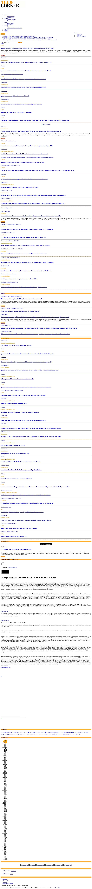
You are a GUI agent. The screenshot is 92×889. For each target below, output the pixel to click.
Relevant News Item (10, 343)
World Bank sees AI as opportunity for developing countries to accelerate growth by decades (26, 270)
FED (73, 732)
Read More (57, 887)
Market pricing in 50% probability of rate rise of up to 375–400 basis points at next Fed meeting (27, 262)
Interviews (7, 29)
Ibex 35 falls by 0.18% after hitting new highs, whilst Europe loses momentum (22, 512)
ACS (1, 732)
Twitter (11, 874)
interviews (3, 293)
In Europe (3, 143)
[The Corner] (46, 4)
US (77, 734)
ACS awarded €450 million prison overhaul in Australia (16, 345)
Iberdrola (10, 734)
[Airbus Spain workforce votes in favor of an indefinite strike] (3, 374)
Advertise (79, 35)
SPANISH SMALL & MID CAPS (14, 28)
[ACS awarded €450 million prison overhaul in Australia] (4, 340)
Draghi (42, 732)
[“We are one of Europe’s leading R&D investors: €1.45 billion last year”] (12, 308)
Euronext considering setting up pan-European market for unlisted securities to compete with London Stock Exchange (33, 195)
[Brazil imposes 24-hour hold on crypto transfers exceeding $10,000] (8, 274)
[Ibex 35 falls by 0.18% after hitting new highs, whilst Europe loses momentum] (6, 507)
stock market (61, 734)
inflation (20, 734)
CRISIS (31, 732)
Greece (2, 734)
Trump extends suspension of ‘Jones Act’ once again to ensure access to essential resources (25, 245)
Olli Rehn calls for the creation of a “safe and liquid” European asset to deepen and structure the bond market (31, 131)
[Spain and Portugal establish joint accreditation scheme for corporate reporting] (27, 157)
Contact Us (79, 34)
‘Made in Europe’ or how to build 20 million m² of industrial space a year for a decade (24, 154)
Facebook (13, 871)
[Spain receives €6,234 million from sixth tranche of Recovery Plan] (8, 523)
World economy (10, 23)
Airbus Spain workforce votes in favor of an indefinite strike (17, 379)
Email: (2, 562)
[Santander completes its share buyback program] (3, 398)
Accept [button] (53, 887)
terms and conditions (12, 567)
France (79, 732)
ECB (44, 732)
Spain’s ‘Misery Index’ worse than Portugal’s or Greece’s (16, 112)
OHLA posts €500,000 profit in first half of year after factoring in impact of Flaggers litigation (26, 520)
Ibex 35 (14, 734)
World (6, 22)
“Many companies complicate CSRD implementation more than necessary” (21, 298)
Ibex (8, 26)
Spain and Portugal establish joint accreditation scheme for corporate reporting (22, 162)
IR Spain (6, 31)
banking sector (8, 732)
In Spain (2, 45)
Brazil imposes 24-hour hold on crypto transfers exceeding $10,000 (19, 279)
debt (34, 732)
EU (56, 732)
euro (58, 732)
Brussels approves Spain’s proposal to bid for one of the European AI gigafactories (23, 87)
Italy (23, 734)
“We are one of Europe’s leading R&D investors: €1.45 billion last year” (20, 311)
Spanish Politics (10, 17)
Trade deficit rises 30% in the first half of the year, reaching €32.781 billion (21, 104)
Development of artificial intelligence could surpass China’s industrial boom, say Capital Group (27, 229)
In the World (3, 226)
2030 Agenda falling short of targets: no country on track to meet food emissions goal (24, 253)
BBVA (18, 732)
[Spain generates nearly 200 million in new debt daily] (4, 91)
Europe (6, 18)
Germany (85, 732)
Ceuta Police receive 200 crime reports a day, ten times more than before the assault (23, 79)
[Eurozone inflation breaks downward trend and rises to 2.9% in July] (4, 182)
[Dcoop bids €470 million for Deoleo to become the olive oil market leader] (3, 456)
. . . (89, 32)
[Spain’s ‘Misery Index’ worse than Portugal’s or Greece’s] (3, 107)
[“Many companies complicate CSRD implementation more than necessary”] (11, 296)
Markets (6, 25)
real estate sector (39, 734)
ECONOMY (49, 732)
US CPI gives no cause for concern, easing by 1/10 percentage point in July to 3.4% (23, 237)
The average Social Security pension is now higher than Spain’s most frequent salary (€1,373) (26, 62)
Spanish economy (11, 16)
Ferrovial (76, 732)
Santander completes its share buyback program (14, 403)
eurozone (69, 732)
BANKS (14, 732)
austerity (3, 732)
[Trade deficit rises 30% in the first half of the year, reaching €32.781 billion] (5, 99)
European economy (11, 19)
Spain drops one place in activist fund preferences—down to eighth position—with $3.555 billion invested (29, 370)
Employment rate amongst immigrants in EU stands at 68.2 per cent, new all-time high (24, 179)
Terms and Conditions (81, 36)
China (28, 732)
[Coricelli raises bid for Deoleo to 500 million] (3, 440)
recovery (43, 734)
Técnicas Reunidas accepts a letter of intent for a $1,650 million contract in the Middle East (26, 495)
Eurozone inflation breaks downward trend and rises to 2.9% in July (20, 187)
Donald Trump (38, 732)
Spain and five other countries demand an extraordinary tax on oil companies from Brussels (26, 70)
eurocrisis (61, 732)
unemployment (73, 734)
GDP (82, 732)
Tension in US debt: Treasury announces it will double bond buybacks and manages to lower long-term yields (31, 216)
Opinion (6, 30)
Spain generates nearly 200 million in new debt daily (15, 96)
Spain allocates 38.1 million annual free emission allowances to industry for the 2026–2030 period (27, 48)
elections (53, 732)
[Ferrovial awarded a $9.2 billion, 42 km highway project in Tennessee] (3, 407)
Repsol (46, 734)
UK (69, 734)
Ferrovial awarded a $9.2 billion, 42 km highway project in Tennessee (20, 412)
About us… (76, 32)
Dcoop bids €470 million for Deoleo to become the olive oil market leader (20, 461)
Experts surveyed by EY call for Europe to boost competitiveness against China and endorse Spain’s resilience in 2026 (33, 203)
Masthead (5, 879)
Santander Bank (51, 734)
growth (6, 734)
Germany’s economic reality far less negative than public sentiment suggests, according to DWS (27, 145)
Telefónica (65, 734)
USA (79, 734)
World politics (10, 24)
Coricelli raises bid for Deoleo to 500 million (13, 445)
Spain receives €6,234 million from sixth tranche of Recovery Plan (19, 528)
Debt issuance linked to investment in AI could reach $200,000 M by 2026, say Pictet (24, 287)
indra (16, 734)
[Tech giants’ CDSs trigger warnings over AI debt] (9, 531)
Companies (3, 343)
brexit (21, 732)
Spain (6, 14)
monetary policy (31, 734)
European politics (11, 20)
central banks (24, 732)
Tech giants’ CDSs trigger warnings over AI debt (14, 536)
